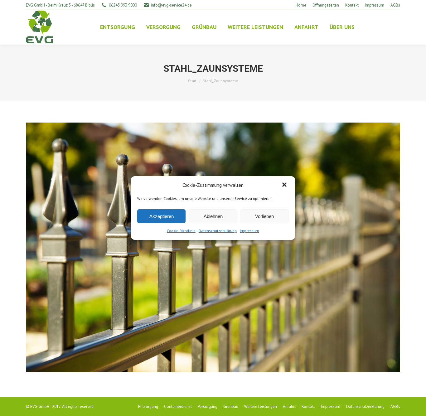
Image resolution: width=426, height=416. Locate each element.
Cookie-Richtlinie (181, 230)
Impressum (249, 230)
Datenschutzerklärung (218, 230)
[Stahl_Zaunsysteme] (213, 247)
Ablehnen (213, 216)
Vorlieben (264, 216)
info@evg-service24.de (171, 5)
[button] (285, 185)
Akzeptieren (161, 216)
